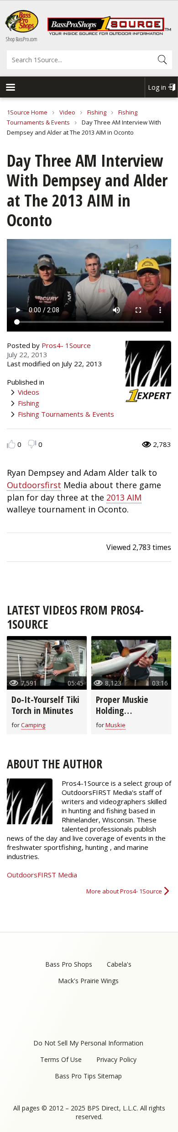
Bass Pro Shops (68, 964)
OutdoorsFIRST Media (42, 874)
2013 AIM (123, 497)
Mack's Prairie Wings (88, 980)
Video (67, 112)
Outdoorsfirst (34, 484)
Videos (28, 392)
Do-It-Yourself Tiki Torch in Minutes (45, 705)
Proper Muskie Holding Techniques (122, 710)
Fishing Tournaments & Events (66, 414)
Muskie (115, 725)
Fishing (96, 112)
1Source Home (27, 112)
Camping (33, 725)
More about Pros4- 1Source (124, 891)
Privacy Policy (116, 1059)
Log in (157, 87)
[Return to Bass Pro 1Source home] (109, 33)
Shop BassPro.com (21, 39)
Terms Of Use (61, 1059)
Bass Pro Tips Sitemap (88, 1076)
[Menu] (10, 88)
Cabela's (119, 964)
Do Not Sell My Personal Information (88, 1043)
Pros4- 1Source (66, 345)
